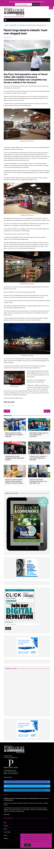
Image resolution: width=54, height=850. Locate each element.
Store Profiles (8, 37)
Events (5, 835)
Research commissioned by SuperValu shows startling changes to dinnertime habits (14, 481)
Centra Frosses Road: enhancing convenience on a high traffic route (38, 481)
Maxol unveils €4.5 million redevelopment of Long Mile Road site (14, 434)
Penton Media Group (12, 757)
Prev (8, 411)
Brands (5, 829)
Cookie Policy (37, 841)
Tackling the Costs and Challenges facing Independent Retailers (14, 458)
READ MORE (6, 814)
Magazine (6, 838)
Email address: (9, 622)
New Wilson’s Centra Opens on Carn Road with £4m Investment (39, 434)
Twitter (9, 405)
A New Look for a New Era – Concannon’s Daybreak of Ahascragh (38, 458)
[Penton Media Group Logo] (11, 764)
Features (6, 825)
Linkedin (12, 405)
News (5, 822)
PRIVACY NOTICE (8, 777)
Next (46, 411)
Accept (27, 845)
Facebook (5, 405)
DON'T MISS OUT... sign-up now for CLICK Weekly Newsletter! (27, 2)
